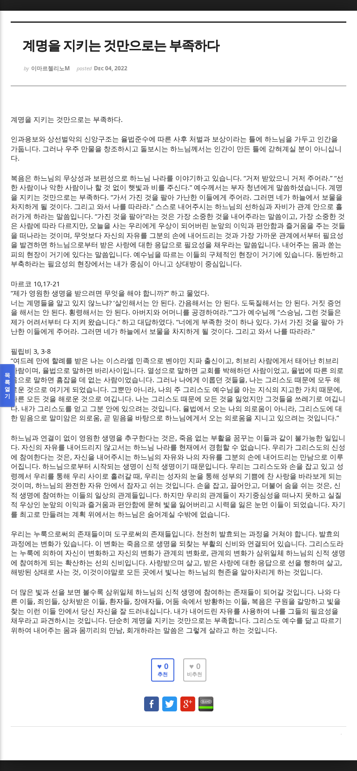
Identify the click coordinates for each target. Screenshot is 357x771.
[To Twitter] (169, 699)
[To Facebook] (151, 699)
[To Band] (206, 699)
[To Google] (187, 699)
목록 (7, 385)
